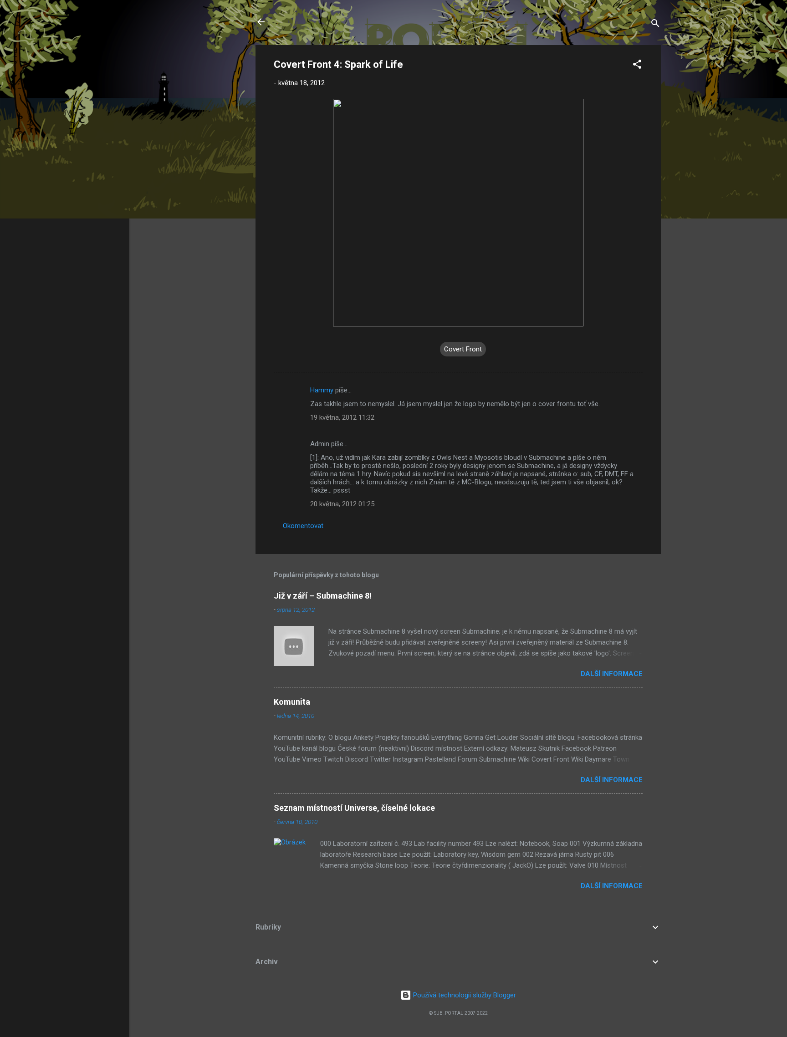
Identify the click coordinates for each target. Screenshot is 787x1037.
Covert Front (463, 349)
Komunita (292, 702)
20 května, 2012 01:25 (342, 504)
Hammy (321, 390)
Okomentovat (303, 526)
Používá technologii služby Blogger (463, 995)
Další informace (612, 674)
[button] (637, 66)
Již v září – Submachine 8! (323, 595)
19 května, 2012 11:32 (342, 417)
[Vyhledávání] (655, 25)
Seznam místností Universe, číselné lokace (354, 808)
